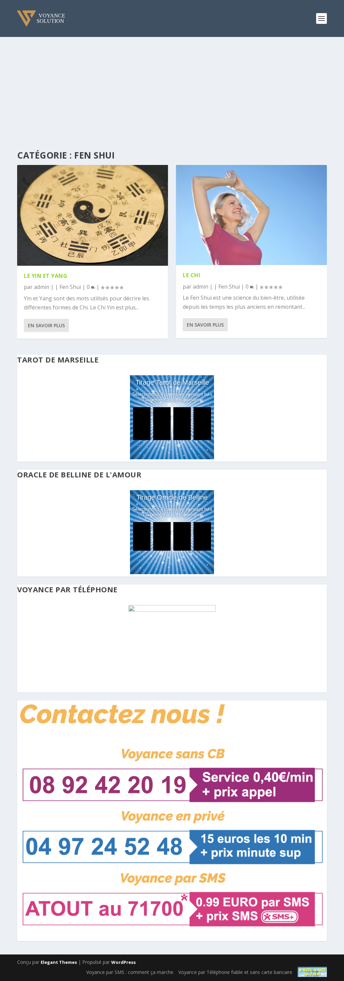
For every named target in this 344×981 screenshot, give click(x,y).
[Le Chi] (251, 215)
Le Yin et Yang (45, 276)
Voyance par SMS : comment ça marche (129, 972)
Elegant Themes (59, 962)
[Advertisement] (172, 87)
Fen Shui (70, 287)
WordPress (123, 962)
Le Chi (191, 275)
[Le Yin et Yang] (92, 215)
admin (41, 287)
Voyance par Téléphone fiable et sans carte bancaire (235, 972)
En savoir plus (46, 325)
